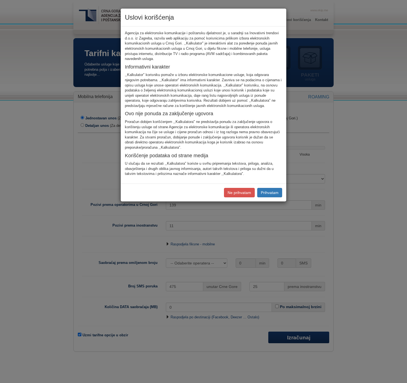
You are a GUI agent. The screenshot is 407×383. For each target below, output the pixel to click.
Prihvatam (270, 192)
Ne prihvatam (239, 192)
